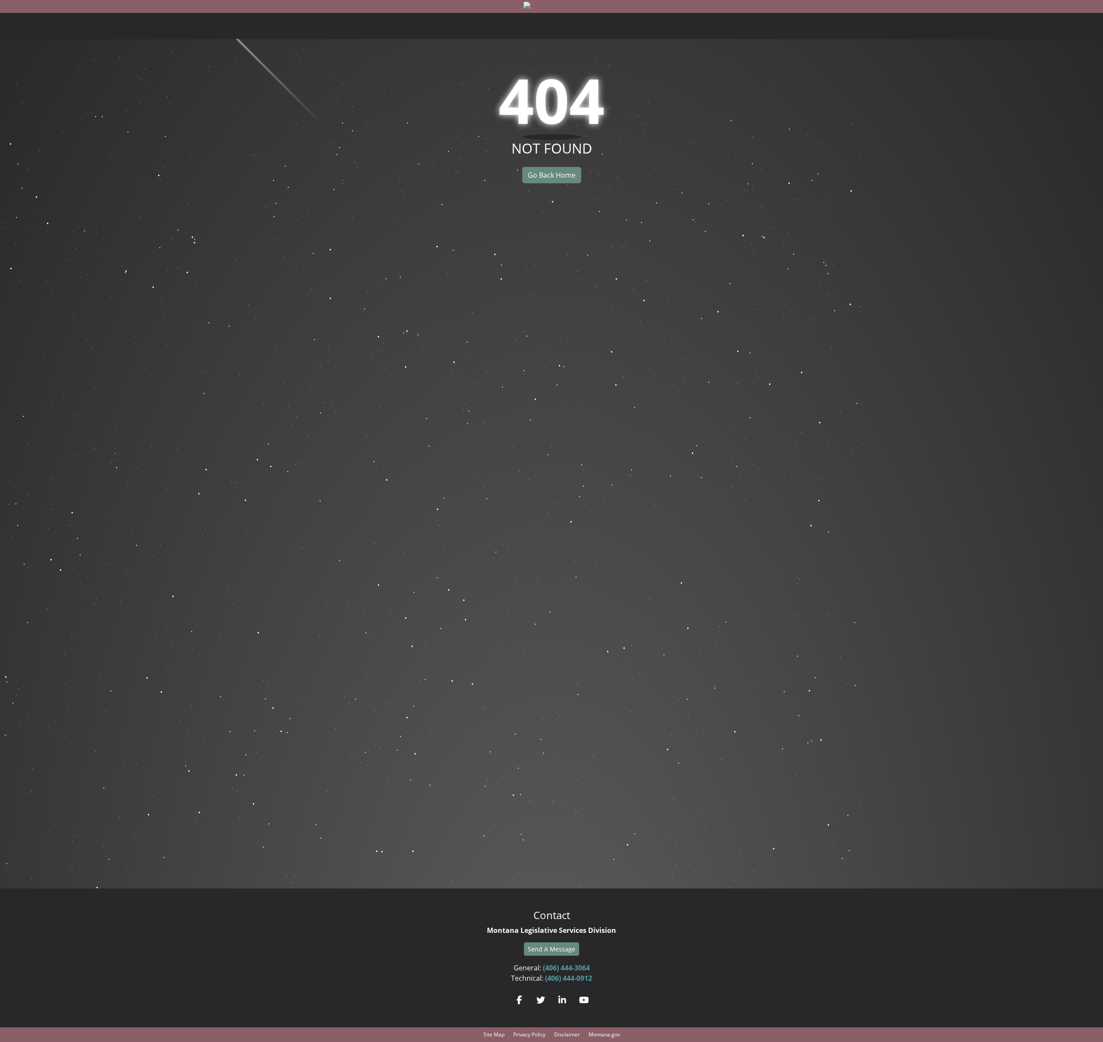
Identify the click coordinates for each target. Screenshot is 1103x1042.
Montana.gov (604, 1034)
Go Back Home (552, 175)
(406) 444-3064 (566, 968)
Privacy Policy (529, 1034)
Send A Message (551, 949)
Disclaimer (567, 1034)
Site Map (494, 1034)
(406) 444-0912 (568, 978)
